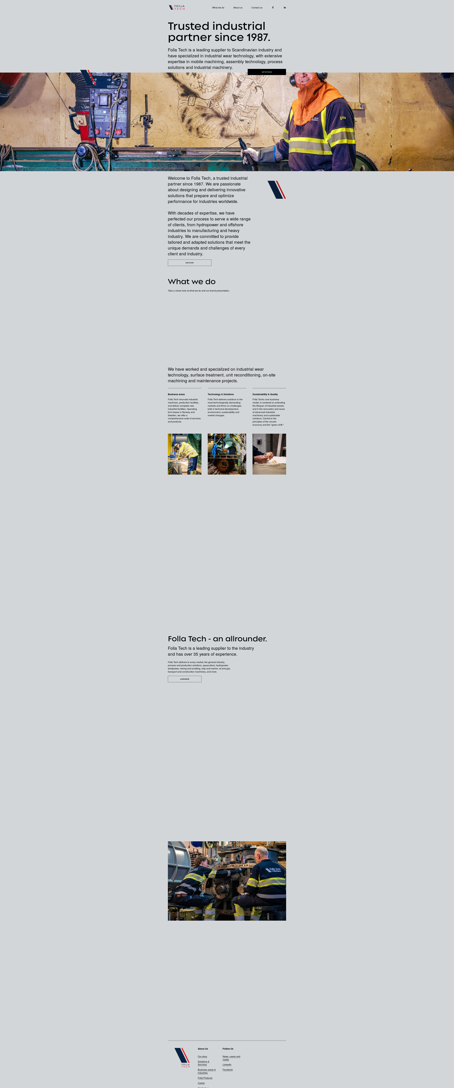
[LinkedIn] (284, 7)
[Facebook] (273, 7)
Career (201, 1082)
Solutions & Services (203, 1063)
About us (237, 7)
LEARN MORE (184, 679)
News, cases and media (231, 1058)
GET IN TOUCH (267, 72)
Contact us (256, 7)
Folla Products (205, 1077)
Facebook (228, 1069)
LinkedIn (227, 1064)
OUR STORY (190, 263)
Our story (202, 1056)
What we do (218, 7)
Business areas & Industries (207, 1071)
